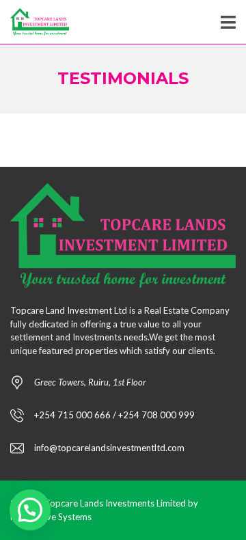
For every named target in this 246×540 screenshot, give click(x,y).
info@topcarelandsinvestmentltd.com (109, 447)
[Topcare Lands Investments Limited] (34, 22)
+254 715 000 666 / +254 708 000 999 (114, 414)
